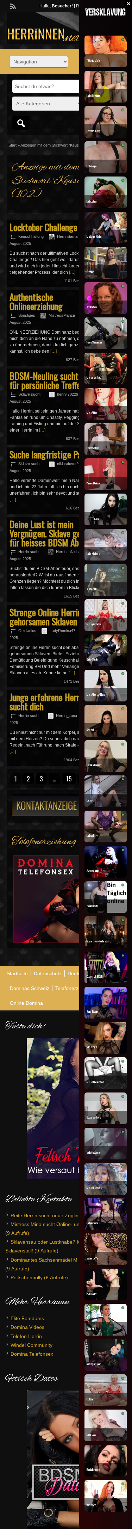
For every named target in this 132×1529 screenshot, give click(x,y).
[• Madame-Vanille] (105, 241)
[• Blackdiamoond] (105, 1475)
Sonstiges (26, 315)
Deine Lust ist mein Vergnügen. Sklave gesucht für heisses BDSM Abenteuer (57, 533)
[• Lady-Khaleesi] (105, 559)
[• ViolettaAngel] (105, 1157)
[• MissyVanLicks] (105, 629)
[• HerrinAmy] (105, 1298)
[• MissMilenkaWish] (105, 1087)
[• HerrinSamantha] (105, 347)
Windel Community (31, 1345)
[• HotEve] (105, 1404)
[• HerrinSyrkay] (105, 453)
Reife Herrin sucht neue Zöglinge (47, 1215)
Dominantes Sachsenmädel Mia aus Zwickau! (61, 1260)
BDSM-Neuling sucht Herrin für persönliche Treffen (55, 380)
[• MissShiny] (105, 418)
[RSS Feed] (12, 5)
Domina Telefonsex (32, 1354)
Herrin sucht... (30, 552)
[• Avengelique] (105, 876)
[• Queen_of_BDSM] (105, 981)
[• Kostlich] (105, 735)
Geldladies (27, 631)
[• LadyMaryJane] (105, 101)
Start (12, 145)
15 (69, 778)
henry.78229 (67, 394)
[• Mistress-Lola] (105, 382)
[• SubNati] (105, 277)
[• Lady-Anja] (105, 1334)
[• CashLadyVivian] (105, 770)
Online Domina (26, 1003)
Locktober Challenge (43, 227)
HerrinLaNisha (68, 552)
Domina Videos (27, 1327)
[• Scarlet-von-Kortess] (105, 946)
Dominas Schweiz (29, 988)
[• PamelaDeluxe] (105, 488)
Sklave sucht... (31, 394)
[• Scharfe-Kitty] (105, 136)
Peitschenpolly (27, 1277)
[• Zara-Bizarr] (105, 1017)
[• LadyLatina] (105, 206)
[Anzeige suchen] (21, 123)
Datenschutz (48, 973)
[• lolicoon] (105, 805)
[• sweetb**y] (105, 1263)
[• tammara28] (105, 911)
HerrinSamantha (71, 236)
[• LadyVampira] (105, 1228)
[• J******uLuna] (105, 523)
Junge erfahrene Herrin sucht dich (48, 701)
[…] (72, 272)
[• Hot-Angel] (105, 171)
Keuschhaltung (31, 236)
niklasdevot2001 (71, 464)
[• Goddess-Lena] (105, 1122)
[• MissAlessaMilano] (105, 699)
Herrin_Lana (66, 715)
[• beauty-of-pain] (105, 1369)
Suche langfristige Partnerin (57, 454)
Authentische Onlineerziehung (36, 301)
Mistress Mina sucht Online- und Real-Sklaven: (63, 1224)
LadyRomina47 (62, 631)
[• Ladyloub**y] (105, 840)
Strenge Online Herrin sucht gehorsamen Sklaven (56, 616)
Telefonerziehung (74, 988)
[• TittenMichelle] (105, 65)
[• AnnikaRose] (105, 312)
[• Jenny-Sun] (105, 594)
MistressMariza (62, 315)
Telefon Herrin (26, 1336)
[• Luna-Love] (105, 1439)
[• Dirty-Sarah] (105, 664)
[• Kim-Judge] (105, 1052)
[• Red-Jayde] (105, 1510)
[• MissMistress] (105, 1193)
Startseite (17, 973)
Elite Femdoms (27, 1318)
